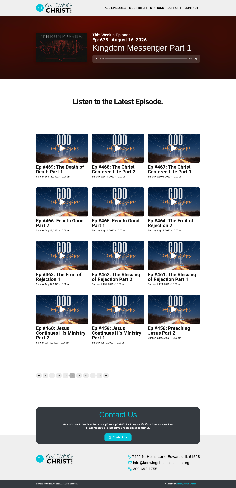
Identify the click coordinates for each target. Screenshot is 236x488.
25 (99, 375)
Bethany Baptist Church (186, 484)
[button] (118, 437)
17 (65, 375)
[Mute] (196, 59)
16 (59, 375)
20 (86, 375)
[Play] (97, 59)
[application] (146, 59)
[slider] (146, 58)
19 (79, 375)
